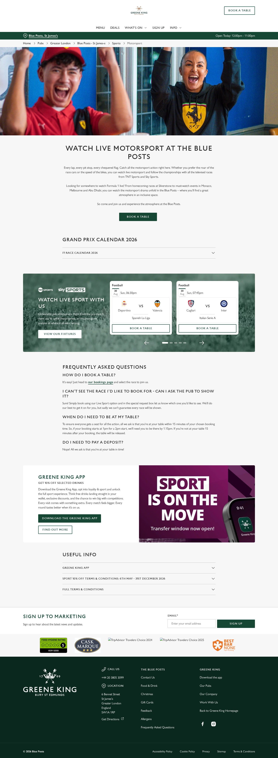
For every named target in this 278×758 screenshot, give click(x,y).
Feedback (146, 710)
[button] (165, 343)
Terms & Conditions (244, 751)
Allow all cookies (246, 10)
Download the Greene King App (69, 518)
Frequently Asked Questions (157, 727)
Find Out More (55, 529)
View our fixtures (60, 334)
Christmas (147, 694)
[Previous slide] (147, 343)
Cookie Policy (187, 751)
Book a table (138, 216)
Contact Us (148, 677)
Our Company (208, 694)
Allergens (146, 719)
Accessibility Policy (162, 751)
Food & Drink (149, 685)
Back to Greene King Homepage (219, 710)
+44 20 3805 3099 (113, 677)
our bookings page (100, 382)
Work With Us (209, 702)
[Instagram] (213, 724)
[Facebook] (202, 724)
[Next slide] (202, 343)
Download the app (211, 677)
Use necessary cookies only (246, 22)
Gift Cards (147, 702)
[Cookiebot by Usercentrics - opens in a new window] (24, 40)
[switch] (108, 40)
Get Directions (110, 719)
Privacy (206, 751)
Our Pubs (205, 685)
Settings (194, 39)
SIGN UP (236, 623)
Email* (173, 615)
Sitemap (221, 751)
